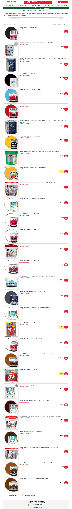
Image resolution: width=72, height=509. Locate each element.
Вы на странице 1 (13, 495)
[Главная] (11, 1)
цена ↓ (60, 24)
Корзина (37, 5)
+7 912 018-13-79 (31, 502)
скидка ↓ (65, 24)
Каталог (24, 5)
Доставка (50, 5)
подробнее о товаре (24, 28)
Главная (11, 5)
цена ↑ (55, 24)
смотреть (46, 8)
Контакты (64, 5)
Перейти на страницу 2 (30, 495)
